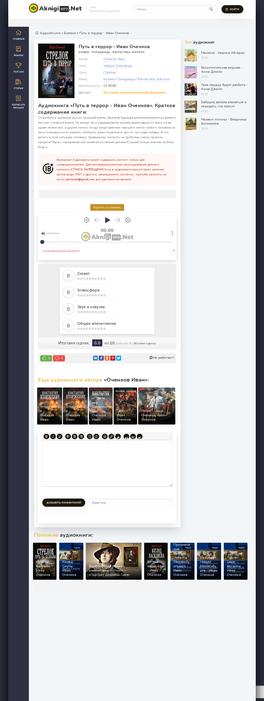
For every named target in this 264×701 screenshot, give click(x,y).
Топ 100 (18, 71)
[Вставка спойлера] (133, 436)
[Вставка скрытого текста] (140, 436)
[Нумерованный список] (96, 436)
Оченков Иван (114, 59)
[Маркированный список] (90, 436)
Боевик (84, 52)
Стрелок (109, 72)
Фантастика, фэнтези (128, 52)
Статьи (18, 88)
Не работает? (163, 357)
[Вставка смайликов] (105, 436)
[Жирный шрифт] (46, 436)
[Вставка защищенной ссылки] (118, 436)
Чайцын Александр (117, 66)
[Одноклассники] (107, 358)
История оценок (144, 343)
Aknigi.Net (60, 8)
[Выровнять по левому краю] (68, 436)
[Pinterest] (112, 358)
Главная (18, 38)
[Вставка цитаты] (126, 436)
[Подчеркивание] (59, 436)
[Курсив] (53, 436)
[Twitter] (118, 358)
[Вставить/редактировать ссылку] (111, 436)
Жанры (19, 55)
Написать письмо (18, 106)
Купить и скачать (107, 207)
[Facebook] (101, 358)
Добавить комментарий (63, 502)
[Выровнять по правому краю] (81, 436)
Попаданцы (101, 52)
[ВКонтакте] (95, 358)
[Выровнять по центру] (75, 436)
